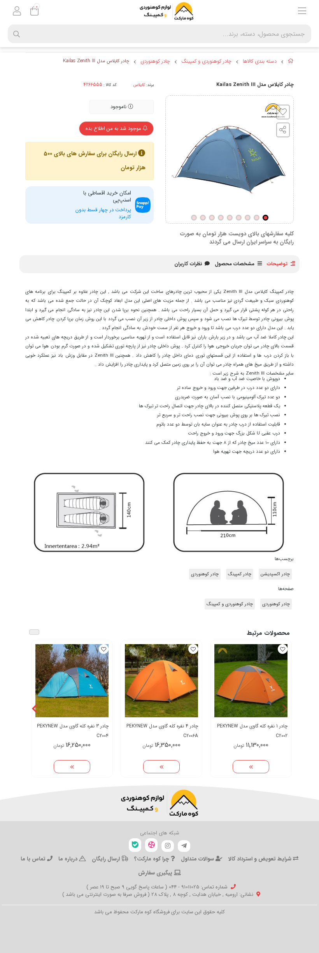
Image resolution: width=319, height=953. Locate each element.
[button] (284, 708)
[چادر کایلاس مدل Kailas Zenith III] (159, 803)
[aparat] (151, 845)
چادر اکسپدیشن (275, 574)
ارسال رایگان (106, 859)
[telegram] (184, 846)
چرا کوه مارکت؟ (152, 859)
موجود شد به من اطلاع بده (114, 128)
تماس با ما (34, 859)
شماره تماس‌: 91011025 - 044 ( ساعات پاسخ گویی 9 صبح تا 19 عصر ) (157, 887)
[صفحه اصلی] (291, 62)
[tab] (188, 264)
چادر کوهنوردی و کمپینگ (206, 61)
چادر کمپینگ (239, 574)
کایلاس (139, 85)
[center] (16, 34)
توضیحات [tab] (277, 264)
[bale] (135, 845)
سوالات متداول (198, 859)
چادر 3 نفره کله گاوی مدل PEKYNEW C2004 (73, 730)
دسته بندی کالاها (260, 61)
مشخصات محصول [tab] (234, 264)
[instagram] (168, 846)
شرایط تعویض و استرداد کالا (260, 859)
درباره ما (68, 859)
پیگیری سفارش (156, 873)
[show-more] (251, 766)
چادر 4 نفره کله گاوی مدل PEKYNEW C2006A (162, 730)
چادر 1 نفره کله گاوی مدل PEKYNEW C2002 (252, 730)
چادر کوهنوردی (155, 61)
